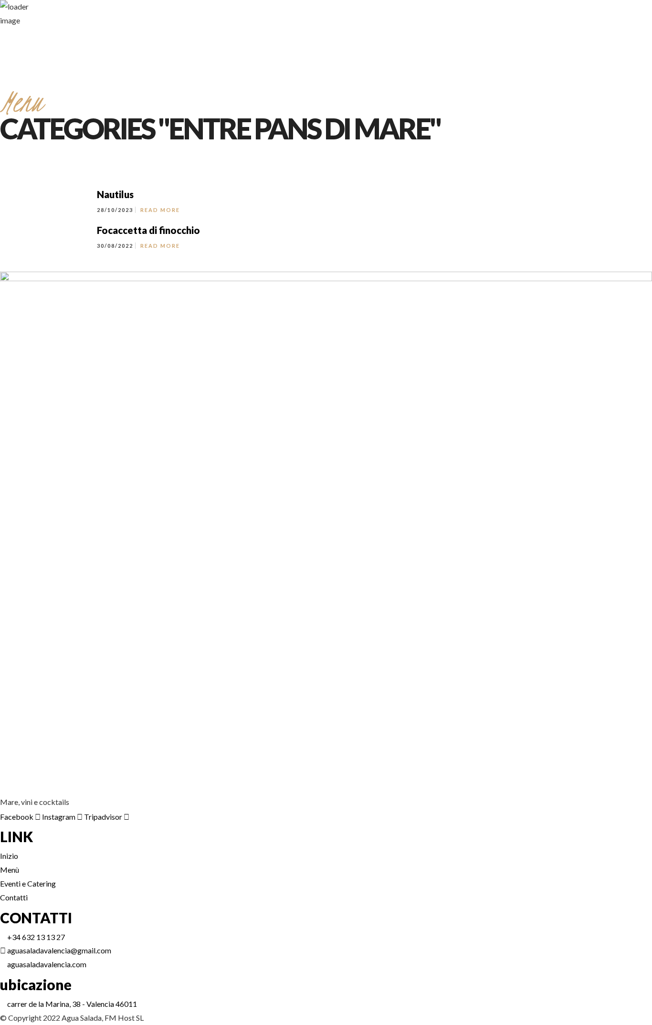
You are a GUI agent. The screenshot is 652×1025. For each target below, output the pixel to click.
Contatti (602, 242)
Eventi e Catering (559, 242)
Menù (519, 242)
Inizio (500, 242)
